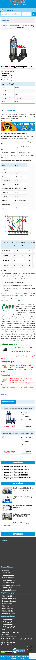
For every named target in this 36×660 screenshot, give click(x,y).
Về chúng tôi (5, 570)
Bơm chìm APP (26, 26)
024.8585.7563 (11, 643)
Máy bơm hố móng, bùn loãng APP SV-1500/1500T (18, 408)
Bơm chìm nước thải (15, 26)
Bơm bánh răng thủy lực (8, 614)
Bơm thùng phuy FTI (7, 619)
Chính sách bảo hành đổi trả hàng (11, 585)
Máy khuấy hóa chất (7, 611)
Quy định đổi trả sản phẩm (9, 590)
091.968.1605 (9, 645)
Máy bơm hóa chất (7, 596)
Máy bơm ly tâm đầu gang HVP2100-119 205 (16, 469)
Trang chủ (5, 26)
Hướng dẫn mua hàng (8, 575)
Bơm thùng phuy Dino (8, 624)
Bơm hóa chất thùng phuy (9, 601)
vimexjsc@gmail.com (10, 637)
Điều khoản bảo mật (7, 588)
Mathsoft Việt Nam (19, 658)
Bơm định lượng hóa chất (9, 599)
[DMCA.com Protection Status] (7, 652)
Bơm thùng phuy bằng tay (9, 627)
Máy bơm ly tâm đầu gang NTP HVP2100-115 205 (17, 478)
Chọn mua (28, 426)
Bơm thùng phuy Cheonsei (9, 622)
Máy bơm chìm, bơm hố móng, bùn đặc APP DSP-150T (18, 433)
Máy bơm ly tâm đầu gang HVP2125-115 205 (16, 475)
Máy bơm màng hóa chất (9, 604)
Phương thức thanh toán (8, 580)
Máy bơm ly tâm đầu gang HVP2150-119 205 (16, 467)
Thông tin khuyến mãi (8, 578)
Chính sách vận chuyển (8, 583)
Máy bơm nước (6, 606)
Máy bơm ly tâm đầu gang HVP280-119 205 (16, 472)
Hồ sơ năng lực (6, 573)
